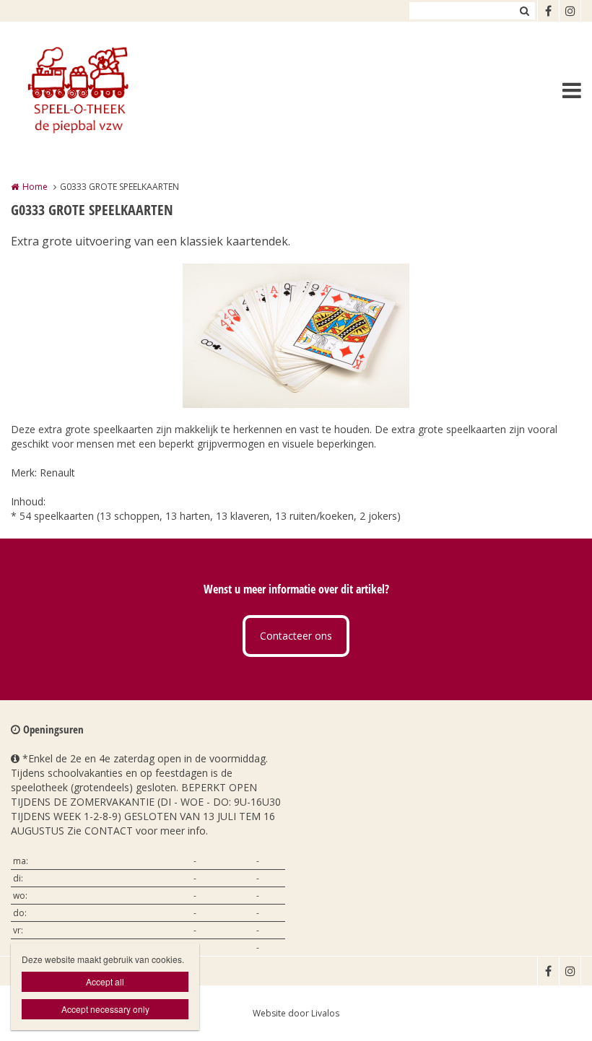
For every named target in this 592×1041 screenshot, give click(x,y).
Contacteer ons (296, 636)
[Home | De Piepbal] (98, 90)
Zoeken (524, 10)
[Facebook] (548, 11)
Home (35, 186)
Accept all (105, 981)
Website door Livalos (296, 1013)
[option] (296, 335)
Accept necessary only (105, 1009)
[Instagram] (569, 11)
